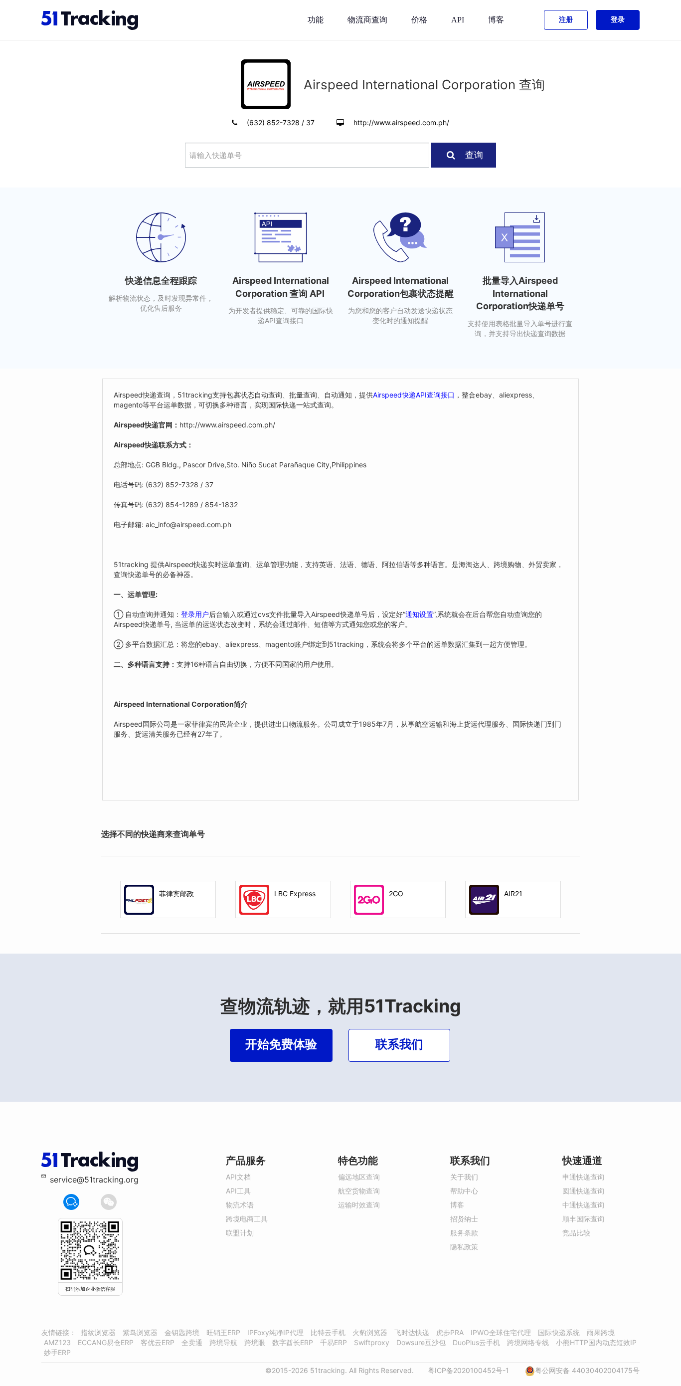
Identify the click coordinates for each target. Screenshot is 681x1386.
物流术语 (240, 1204)
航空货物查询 (359, 1191)
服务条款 (464, 1232)
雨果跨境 (601, 1332)
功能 (316, 19)
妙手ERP (57, 1352)
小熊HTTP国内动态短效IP (596, 1342)
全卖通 (191, 1342)
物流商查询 (367, 19)
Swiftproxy (371, 1342)
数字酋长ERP (292, 1342)
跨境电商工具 (247, 1218)
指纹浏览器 (98, 1332)
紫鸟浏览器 (140, 1332)
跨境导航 (223, 1342)
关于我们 (464, 1177)
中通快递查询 (583, 1204)
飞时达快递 (411, 1332)
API (457, 19)
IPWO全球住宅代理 (501, 1332)
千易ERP (333, 1342)
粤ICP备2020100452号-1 (468, 1370)
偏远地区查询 (359, 1177)
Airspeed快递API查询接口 (414, 395)
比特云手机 (328, 1332)
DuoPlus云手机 (476, 1342)
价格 (419, 19)
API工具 (238, 1191)
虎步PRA (450, 1332)
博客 (496, 19)
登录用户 (195, 614)
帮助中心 (464, 1191)
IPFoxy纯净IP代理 (275, 1332)
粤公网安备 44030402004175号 (587, 1370)
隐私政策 (464, 1246)
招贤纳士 (464, 1218)
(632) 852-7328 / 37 (282, 122)
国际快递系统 (559, 1332)
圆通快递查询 (583, 1191)
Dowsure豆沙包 (421, 1342)
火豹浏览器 (369, 1332)
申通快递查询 (583, 1177)
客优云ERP (157, 1342)
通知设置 (419, 614)
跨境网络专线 (528, 1342)
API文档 (238, 1177)
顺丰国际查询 (583, 1218)
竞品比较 (576, 1232)
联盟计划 (240, 1232)
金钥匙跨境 (182, 1332)
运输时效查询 (359, 1204)
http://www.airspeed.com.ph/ (401, 122)
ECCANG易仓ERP (106, 1342)
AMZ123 (57, 1342)
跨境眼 (254, 1342)
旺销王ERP (223, 1332)
